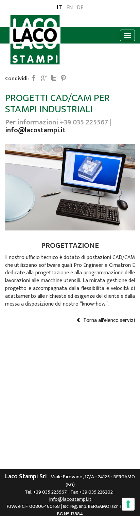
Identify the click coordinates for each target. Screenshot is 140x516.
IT (59, 7)
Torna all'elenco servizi (108, 320)
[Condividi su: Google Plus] (43, 77)
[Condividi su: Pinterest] (63, 77)
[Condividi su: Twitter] (53, 77)
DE (80, 8)
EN (69, 8)
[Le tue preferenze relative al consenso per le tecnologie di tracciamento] (128, 504)
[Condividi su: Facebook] (33, 77)
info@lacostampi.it (35, 130)
